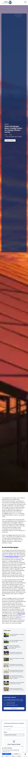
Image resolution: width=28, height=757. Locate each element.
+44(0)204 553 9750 (10, 703)
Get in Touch (14, 708)
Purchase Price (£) (8, 726)
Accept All (6, 753)
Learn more (7, 751)
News (11, 134)
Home (6, 134)
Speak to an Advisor (10, 140)
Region (5, 732)
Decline (16, 753)
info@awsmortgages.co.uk (11, 705)
